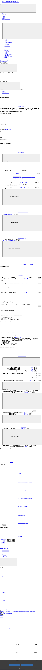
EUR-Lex (11, 462)
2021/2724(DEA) (3, 539)
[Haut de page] (8, 562)
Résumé (40, 278)
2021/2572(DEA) (3, 540)
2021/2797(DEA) (3, 541)
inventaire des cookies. (33, 668)
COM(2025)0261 (25, 413)
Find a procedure (3, 62)
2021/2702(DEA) (3, 543)
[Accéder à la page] (30, 291)
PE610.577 (31, 368)
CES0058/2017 (26, 446)
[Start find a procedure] (8, 68)
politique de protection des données (10, 668)
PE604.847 (31, 367)
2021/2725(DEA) (3, 544)
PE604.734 (31, 371)
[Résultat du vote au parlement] (30, 300)
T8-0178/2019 (31, 381)
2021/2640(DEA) (3, 542)
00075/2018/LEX (26, 392)
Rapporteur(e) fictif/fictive (17, 176)
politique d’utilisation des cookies (23, 668)
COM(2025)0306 (25, 414)
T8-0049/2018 (24, 292)
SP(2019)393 (25, 412)
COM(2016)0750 (25, 278)
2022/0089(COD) (8, 129)
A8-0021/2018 (24, 283)
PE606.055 (31, 370)
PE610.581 (31, 369)
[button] (15, 636)
